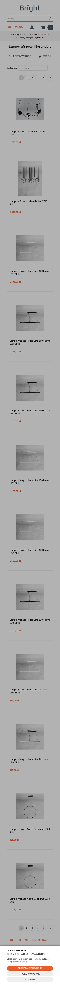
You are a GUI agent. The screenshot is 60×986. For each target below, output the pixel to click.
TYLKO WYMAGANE (30, 974)
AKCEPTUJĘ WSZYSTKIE (30, 968)
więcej (24, 961)
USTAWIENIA (30, 979)
